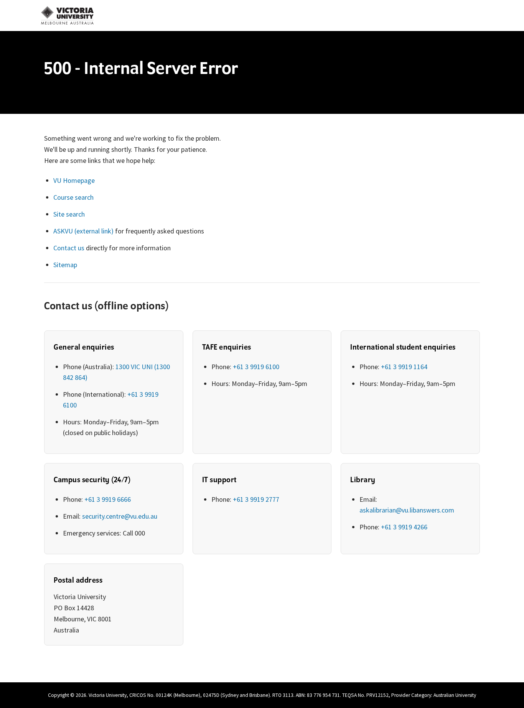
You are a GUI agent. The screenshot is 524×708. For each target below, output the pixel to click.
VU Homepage (74, 180)
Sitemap (65, 264)
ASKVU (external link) (83, 231)
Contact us (68, 247)
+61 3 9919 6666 (107, 499)
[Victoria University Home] (67, 15)
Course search (73, 197)
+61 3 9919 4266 (404, 526)
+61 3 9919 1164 (404, 366)
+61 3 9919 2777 (256, 499)
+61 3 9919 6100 (256, 366)
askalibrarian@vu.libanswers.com (406, 510)
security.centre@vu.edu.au (119, 516)
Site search (69, 214)
